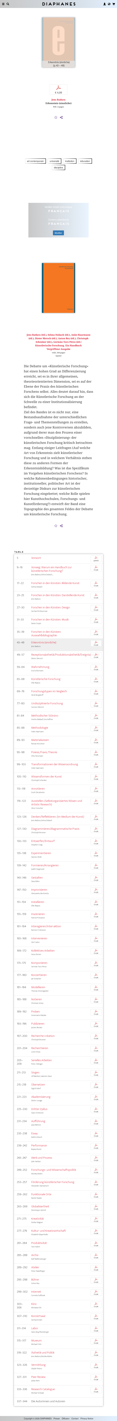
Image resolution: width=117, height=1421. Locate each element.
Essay (34, 1133)
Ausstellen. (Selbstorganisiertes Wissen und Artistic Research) (56, 802)
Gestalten (37, 877)
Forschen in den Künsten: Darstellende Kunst (57, 595)
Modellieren (38, 987)
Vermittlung (38, 1364)
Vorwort (36, 557)
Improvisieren (39, 889)
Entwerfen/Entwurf (43, 841)
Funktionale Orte (41, 1194)
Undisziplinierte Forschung (47, 703)
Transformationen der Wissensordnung (54, 764)
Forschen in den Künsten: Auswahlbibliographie (46, 633)
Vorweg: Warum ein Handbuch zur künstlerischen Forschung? (51, 569)
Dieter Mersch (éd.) (46, 338)
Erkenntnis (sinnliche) (43, 642)
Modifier (58, 232)
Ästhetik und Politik (42, 1352)
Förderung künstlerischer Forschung (52, 1182)
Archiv (35, 1255)
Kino (34, 1303)
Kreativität (37, 1218)
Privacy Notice (86, 1418)
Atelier (35, 1267)
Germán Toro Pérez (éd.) (67, 342)
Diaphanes (58, 4)
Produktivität (39, 1243)
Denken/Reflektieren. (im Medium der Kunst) (57, 816)
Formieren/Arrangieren (45, 865)
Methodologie (39, 727)
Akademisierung (41, 1096)
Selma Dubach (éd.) (59, 335)
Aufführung (38, 1121)
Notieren (36, 999)
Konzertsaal (38, 1316)
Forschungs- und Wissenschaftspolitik (53, 1169)
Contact (74, 1418)
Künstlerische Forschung (45, 679)
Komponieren (39, 962)
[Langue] (109, 4)
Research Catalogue (43, 1389)
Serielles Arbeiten (41, 1060)
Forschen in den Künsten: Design (50, 607)
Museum (36, 1340)
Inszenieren (38, 914)
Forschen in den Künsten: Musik (50, 619)
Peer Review (38, 1376)
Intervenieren (39, 938)
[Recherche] (8, 4)
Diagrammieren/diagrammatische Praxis (55, 828)
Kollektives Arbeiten (43, 950)
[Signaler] (56, 117)
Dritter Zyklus (39, 1109)
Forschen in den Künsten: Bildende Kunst (55, 583)
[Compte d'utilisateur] (104, 4)
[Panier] (113, 4)
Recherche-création (43, 1035)
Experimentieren (41, 853)
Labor (34, 1328)
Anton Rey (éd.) (67, 338)
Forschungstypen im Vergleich (49, 691)
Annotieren (38, 788)
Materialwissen (40, 739)
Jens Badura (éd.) (36, 335)
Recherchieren (39, 1048)
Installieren (37, 901)
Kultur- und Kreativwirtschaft (48, 1230)
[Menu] (3, 4)
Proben (35, 1011)
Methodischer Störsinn (44, 715)
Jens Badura (58, 99)
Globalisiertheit (40, 1206)
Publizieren (37, 1023)
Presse (57, 1418)
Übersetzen (38, 1084)
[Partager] (61, 117)
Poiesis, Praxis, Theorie (44, 752)
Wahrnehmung (40, 666)
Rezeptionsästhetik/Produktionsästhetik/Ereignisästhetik (65, 654)
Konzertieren (39, 974)
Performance (39, 1145)
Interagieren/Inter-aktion (46, 926)
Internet (36, 1291)
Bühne (35, 1279)
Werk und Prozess (41, 1157)
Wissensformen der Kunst (46, 776)
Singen (35, 1072)
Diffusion (65, 1418)
